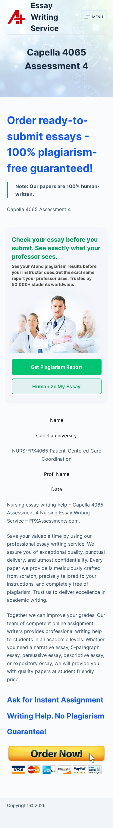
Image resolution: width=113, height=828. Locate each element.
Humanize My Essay (56, 386)
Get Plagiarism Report (57, 367)
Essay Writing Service (45, 17)
